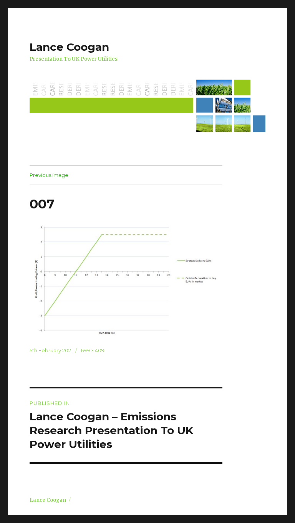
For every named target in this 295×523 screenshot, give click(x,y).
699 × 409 (92, 350)
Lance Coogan (69, 46)
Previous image (49, 175)
